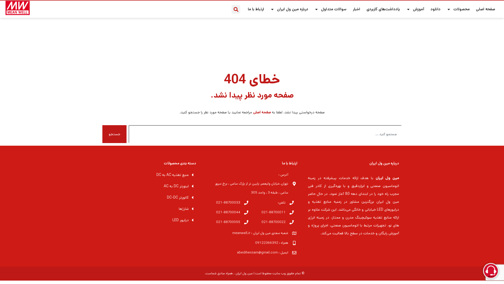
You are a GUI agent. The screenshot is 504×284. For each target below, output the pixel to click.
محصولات (461, 9)
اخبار (356, 9)
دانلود (435, 9)
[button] (236, 9)
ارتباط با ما (256, 9)
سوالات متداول (333, 9)
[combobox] (265, 134)
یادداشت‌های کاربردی (383, 9)
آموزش (418, 9)
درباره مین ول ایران (292, 9)
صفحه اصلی (485, 9)
